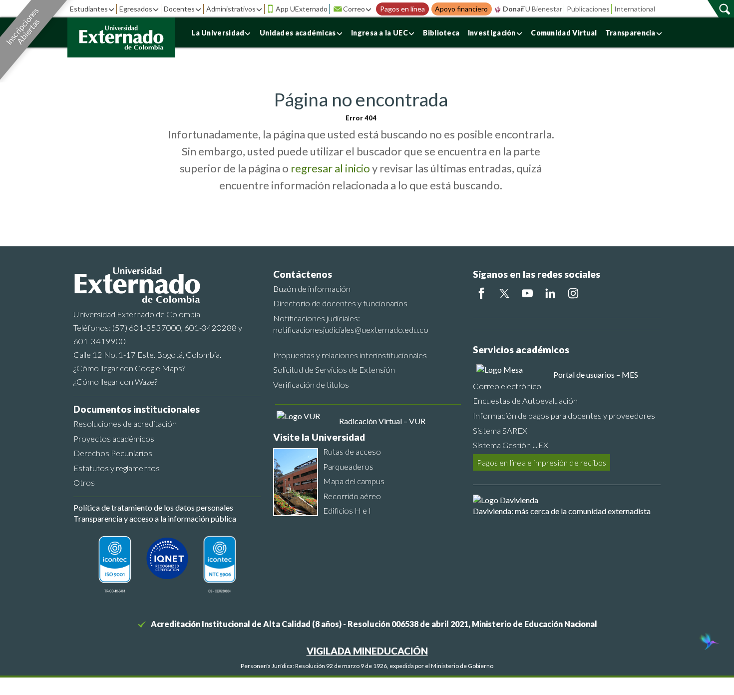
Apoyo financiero (461, 8)
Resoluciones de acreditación (125, 423)
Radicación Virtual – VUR (382, 421)
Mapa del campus (353, 481)
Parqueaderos (348, 466)
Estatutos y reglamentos (116, 468)
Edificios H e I (347, 510)
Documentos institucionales (136, 409)
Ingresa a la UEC (379, 32)
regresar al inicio (330, 168)
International (634, 8)
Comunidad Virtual (564, 32)
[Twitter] (504, 293)
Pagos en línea (402, 8)
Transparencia (630, 32)
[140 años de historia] (708, 642)
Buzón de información (312, 288)
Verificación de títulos (311, 384)
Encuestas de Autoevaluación (525, 400)
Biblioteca (441, 32)
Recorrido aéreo (352, 496)
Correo (354, 8)
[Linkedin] (550, 293)
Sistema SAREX (500, 430)
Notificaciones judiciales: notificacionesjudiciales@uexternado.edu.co (350, 323)
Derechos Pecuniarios (112, 453)
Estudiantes (89, 8)
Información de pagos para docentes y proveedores (564, 415)
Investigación (492, 32)
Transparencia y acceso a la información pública (154, 518)
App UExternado (302, 8)
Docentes (179, 8)
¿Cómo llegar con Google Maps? (129, 368)
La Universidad (217, 32)
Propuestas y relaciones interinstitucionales (350, 355)
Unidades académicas (298, 32)
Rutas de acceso (352, 451)
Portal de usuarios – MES (595, 374)
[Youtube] (527, 293)
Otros (84, 482)
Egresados (135, 8)
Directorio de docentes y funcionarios (340, 303)
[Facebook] (481, 293)
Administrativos (231, 8)
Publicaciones (588, 8)
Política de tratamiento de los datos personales (153, 507)
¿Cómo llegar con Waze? (115, 381)
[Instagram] (573, 293)
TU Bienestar (541, 8)
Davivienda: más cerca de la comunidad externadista (562, 511)
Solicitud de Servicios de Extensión (334, 369)
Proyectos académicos (113, 438)
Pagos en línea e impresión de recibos (541, 462)
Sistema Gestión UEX (510, 445)
